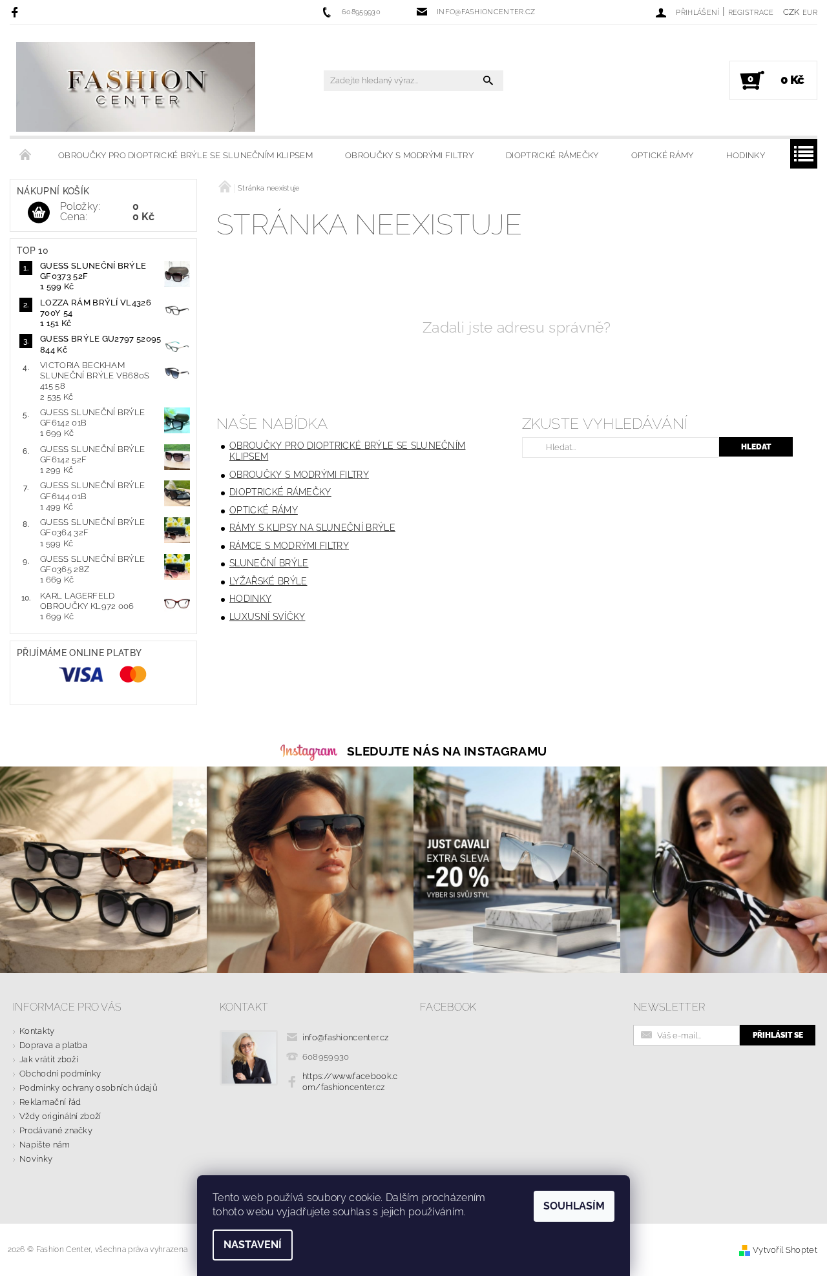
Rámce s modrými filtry (289, 545)
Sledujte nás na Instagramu (447, 751)
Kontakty (37, 1031)
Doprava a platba (53, 1045)
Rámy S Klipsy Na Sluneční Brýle (312, 527)
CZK (791, 12)
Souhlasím (574, 1206)
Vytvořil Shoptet (785, 1250)
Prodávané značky (55, 1130)
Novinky (35, 1159)
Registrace (751, 12)
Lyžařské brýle (268, 581)
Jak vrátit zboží (48, 1059)
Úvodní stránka (26, 155)
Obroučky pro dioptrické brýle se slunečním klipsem (185, 155)
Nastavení (253, 1245)
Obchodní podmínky (60, 1073)
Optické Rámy (662, 155)
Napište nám (44, 1144)
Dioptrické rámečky (552, 155)
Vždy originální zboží (60, 1116)
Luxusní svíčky (267, 617)
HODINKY (745, 155)
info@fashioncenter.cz (345, 1037)
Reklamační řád (50, 1102)
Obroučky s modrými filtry (409, 155)
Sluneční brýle (268, 563)
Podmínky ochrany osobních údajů (88, 1088)
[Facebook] (16, 11)
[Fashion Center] (135, 87)
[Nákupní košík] (39, 213)
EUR (809, 12)
